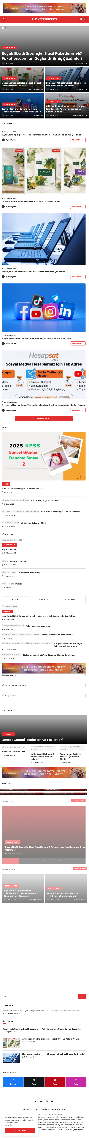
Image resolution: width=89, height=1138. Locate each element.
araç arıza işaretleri (46, 1125)
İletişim (45, 1109)
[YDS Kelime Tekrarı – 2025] (10, 522)
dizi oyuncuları (61, 1125)
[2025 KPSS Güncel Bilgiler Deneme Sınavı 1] (20, 511)
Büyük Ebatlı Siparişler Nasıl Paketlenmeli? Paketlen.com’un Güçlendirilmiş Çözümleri (41, 135)
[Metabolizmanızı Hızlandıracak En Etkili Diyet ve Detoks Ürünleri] (22, 80)
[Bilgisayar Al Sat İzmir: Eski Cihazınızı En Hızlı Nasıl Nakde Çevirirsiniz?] (66, 80)
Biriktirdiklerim (44, 19)
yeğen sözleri (48, 1119)
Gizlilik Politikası (31, 1109)
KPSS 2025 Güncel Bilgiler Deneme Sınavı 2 (22, 488)
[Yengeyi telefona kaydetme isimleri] (20, 634)
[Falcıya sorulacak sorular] (13, 625)
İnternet (7, 612)
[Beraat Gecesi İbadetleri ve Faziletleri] (43, 729)
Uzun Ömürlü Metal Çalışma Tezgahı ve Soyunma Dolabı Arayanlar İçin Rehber (39, 616)
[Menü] (3, 19)
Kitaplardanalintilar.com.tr (57, 1117)
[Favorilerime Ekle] (41, 791)
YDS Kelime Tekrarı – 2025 (33, 523)
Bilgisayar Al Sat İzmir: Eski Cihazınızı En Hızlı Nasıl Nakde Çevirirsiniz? (34, 271)
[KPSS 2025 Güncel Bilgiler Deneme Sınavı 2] (44, 456)
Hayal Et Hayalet (9, 549)
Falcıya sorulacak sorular (38, 626)
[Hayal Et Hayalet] (44, 540)
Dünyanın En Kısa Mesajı (29, 572)
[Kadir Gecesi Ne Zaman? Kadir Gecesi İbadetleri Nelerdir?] (43, 748)
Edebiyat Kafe (9, 545)
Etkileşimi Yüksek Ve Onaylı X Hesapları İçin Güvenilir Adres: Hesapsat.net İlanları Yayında (43, 405)
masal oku (71, 1125)
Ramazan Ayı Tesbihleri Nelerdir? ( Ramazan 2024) (71, 756)
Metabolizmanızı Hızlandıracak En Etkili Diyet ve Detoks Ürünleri (31, 201)
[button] (3, 28)
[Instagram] (46, 1101)
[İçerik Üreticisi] (4, 583)
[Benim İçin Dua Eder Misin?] (14, 747)
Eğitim (6, 484)
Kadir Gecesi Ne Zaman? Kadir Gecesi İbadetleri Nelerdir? (42, 756)
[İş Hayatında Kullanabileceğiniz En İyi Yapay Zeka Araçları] (27, 643)
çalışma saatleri (77, 1127)
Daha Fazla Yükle (44, 419)
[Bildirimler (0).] (85, 19)
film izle (79, 1125)
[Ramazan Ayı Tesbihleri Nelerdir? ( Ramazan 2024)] (73, 748)
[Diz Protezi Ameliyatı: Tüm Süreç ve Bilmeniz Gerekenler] (11, 654)
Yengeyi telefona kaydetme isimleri (57, 634)
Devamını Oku (78, 140)
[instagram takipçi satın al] (44, 7)
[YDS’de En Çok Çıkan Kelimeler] (15, 500)
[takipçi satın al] (44, 678)
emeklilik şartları (63, 1127)
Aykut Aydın (11, 140)
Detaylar (9, 1125)
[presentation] (1, 71)
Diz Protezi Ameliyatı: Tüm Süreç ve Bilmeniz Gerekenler (49, 655)
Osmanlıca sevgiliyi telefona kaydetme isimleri (56, 1122)
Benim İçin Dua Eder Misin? (14, 751)
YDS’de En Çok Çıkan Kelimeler (45, 500)
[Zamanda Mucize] (5, 561)
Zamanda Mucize (18, 561)
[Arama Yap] (81, 19)
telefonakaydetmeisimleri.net (68, 1119)
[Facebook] (35, 1101)
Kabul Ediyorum (20, 1130)
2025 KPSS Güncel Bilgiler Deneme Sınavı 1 (60, 511)
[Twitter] (41, 1101)
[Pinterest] (52, 1101)
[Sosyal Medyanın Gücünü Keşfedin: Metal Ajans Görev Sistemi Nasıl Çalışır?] (22, 106)
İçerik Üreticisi (15, 584)
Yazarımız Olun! (58, 1109)
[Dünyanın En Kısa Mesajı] (9, 572)
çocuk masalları (49, 1127)
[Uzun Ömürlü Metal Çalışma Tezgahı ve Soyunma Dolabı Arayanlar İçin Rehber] (42, 606)
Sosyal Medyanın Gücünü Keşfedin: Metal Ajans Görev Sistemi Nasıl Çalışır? (37, 338)
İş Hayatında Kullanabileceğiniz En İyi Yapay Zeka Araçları (68, 644)
